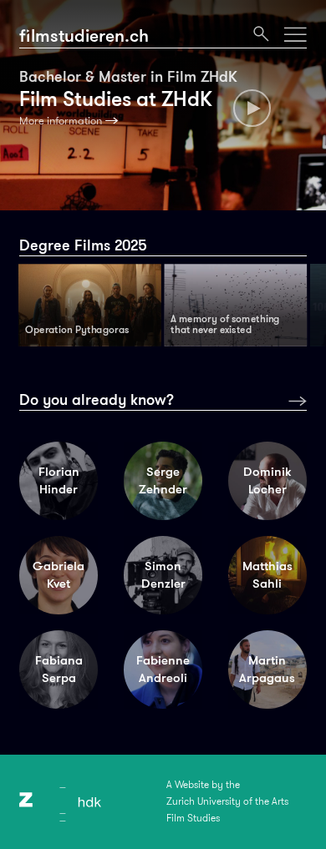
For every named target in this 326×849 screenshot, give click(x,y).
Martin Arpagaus (267, 669)
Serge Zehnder (163, 480)
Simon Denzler (163, 575)
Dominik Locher (267, 480)
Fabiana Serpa (59, 669)
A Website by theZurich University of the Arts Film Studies (227, 801)
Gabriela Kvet (58, 575)
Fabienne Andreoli (163, 669)
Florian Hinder (58, 480)
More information (60, 121)
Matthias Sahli (267, 575)
